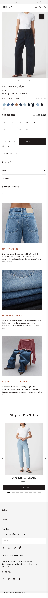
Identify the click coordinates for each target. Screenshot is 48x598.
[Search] (40, 7)
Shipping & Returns (11, 187)
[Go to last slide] (2, 457)
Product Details (9, 154)
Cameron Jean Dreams (24, 478)
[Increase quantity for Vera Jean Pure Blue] (14, 141)
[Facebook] (5, 579)
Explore (4, 510)
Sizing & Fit (7, 162)
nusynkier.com (20, 592)
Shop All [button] (6, 572)
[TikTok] (22, 579)
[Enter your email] (43, 541)
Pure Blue (33, 105)
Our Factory (8, 178)
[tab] (8, 492)
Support (4, 519)
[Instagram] (10, 579)
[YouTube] (16, 579)
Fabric (5, 170)
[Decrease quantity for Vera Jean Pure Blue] (5, 141)
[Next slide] (45, 457)
